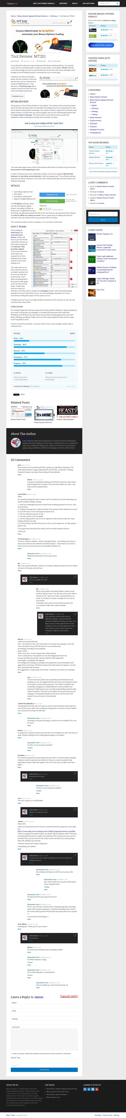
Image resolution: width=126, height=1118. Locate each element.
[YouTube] (96, 1089)
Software (42, 61)
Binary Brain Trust (18, 419)
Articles (92, 94)
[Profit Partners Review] (44, 413)
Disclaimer (98, 1115)
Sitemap (116, 1115)
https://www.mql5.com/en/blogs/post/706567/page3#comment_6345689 (46, 831)
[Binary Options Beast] (67, 411)
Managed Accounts (97, 130)
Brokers (63, 3)
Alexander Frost (33, 553)
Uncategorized (95, 133)
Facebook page (25, 86)
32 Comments (55, 61)
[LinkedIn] (88, 1089)
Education (93, 124)
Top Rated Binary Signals (101, 45)
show (21, 96)
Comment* (16, 1027)
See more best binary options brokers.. (103, 172)
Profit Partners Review (43, 422)
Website (15, 1019)
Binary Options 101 (53, 1097)
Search (118, 3)
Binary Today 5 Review (107, 195)
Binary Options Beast (65, 419)
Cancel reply (69, 996)
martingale (44, 291)
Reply (19, 474)
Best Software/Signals (44, 3)
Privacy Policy (107, 1115)
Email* (14, 1011)
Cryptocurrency (95, 120)
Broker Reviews (95, 117)
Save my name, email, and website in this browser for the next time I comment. (42, 1054)
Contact (101, 203)
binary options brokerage (23, 115)
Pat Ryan (15, 61)
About (75, 3)
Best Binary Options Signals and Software (62, 1089)
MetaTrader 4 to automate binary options (17, 235)
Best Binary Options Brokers (57, 1094)
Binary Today (10, 1115)
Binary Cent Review (96, 163)
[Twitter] (92, 1089)
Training (94, 114)
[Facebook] (85, 1089)
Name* (14, 1003)
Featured (93, 127)
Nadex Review (94, 157)
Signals (94, 105)
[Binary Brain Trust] (21, 411)
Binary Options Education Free (58, 1092)
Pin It (22, 394)
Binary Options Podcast (98, 97)
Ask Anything (88, 3)
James (38, 997)
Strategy (95, 111)
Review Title (15, 1058)
